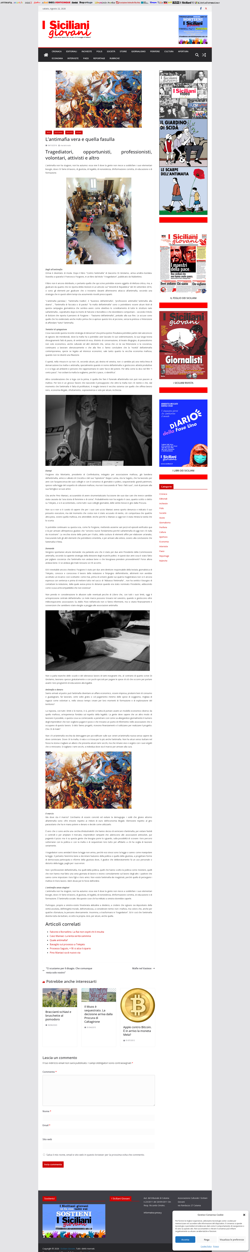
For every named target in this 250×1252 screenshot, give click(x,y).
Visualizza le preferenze (232, 1239)
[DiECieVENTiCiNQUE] (59, 2)
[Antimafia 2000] (6, 2)
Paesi (86, 58)
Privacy (216, 1246)
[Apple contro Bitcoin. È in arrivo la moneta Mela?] (137, 990)
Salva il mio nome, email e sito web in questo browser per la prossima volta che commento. (95, 1154)
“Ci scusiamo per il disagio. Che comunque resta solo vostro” (69, 970)
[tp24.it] (160, 2)
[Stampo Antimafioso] (145, 2)
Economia (57, 58)
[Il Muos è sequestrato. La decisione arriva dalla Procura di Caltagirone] (98, 990)
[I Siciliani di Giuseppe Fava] (175, 2)
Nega (206, 1239)
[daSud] (45, 2)
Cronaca (56, 51)
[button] (244, 1214)
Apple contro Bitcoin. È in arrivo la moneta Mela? (137, 1031)
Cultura (168, 51)
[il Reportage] (86, 2)
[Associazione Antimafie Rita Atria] (128, 2)
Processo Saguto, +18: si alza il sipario (70, 948)
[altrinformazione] (207, 2)
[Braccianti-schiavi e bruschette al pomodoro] (60, 990)
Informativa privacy (153, 1212)
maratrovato (65, 145)
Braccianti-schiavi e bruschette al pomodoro (58, 1015)
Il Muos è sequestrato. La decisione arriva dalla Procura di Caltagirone (98, 1014)
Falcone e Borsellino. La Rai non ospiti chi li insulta (77, 931)
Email (46, 1125)
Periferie (155, 51)
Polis (99, 51)
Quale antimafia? (59, 940)
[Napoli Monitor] (111, 2)
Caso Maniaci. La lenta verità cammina (70, 936)
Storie (123, 51)
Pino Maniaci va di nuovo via (65, 952)
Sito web (47, 1139)
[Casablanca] (37, 2)
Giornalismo (138, 51)
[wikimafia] (166, 2)
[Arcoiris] (18, 2)
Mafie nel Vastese (141, 968)
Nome (47, 1111)
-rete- (49, 132)
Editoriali (71, 51)
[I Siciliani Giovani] (46, 54)
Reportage (99, 58)
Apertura (183, 51)
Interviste (73, 58)
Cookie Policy (206, 1246)
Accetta (185, 1239)
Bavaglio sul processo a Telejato (67, 944)
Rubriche (115, 58)
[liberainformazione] (101, 2)
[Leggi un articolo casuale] (204, 54)
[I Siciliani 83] (187, 2)
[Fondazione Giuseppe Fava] (170, 2)
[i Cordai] (74, 2)
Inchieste (87, 51)
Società (111, 51)
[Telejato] (153, 2)
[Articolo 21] (29, 2)
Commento (50, 1071)
